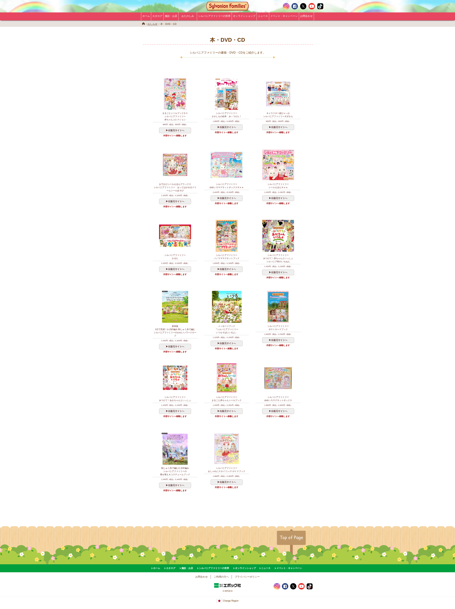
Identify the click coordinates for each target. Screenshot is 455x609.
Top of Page (291, 537)
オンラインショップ (244, 16)
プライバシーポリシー (247, 576)
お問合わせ (306, 16)
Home (143, 23)
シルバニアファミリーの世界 (214, 16)
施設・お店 (171, 16)
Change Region (230, 600)
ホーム (146, 16)
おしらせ (152, 24)
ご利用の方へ (221, 576)
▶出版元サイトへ (175, 130)
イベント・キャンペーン (284, 16)
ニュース (263, 16)
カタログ (157, 16)
